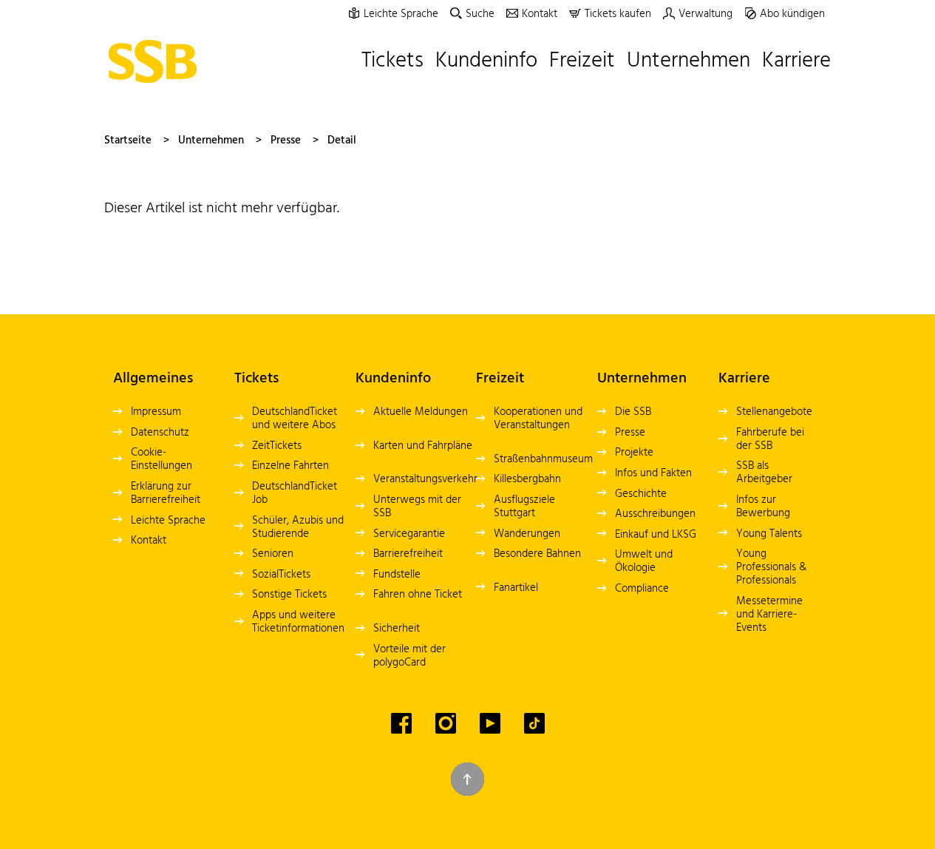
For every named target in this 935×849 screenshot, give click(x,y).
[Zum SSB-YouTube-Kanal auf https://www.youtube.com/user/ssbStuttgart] (490, 723)
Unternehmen (211, 140)
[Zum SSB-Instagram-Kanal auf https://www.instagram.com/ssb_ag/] (445, 723)
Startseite (128, 140)
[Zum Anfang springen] (467, 779)
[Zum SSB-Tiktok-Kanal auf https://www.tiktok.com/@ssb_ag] (534, 723)
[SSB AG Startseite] (156, 61)
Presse (286, 140)
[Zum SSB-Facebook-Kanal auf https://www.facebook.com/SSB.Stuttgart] (401, 723)
